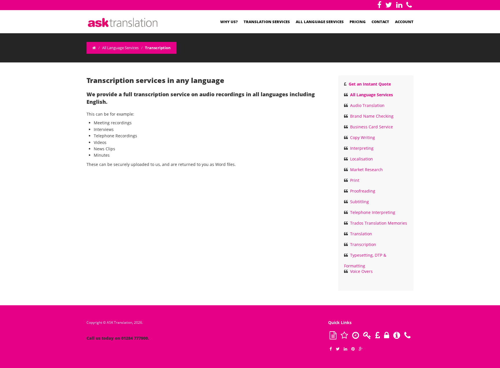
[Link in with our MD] (399, 5)
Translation (361, 233)
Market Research (366, 169)
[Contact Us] (409, 5)
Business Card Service (371, 127)
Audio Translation (367, 105)
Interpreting (362, 148)
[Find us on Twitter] (388, 5)
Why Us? (229, 21)
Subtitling (359, 201)
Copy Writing (362, 137)
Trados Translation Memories (378, 223)
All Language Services (320, 21)
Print (354, 180)
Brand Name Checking (372, 116)
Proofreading (362, 191)
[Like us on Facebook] (379, 5)
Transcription (363, 244)
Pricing (358, 21)
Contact (380, 21)
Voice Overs (361, 271)
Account (404, 21)
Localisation (361, 159)
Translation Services (267, 21)
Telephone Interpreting (372, 212)
